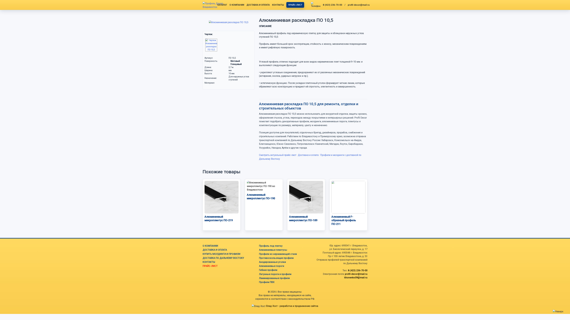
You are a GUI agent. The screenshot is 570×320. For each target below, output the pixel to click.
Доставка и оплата (308, 155)
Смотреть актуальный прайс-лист (277, 155)
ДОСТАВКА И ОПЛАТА (258, 5)
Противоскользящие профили (276, 258)
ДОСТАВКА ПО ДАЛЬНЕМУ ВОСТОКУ (223, 258)
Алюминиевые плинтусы (273, 249)
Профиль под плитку (270, 245)
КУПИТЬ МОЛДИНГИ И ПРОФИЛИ (221, 254)
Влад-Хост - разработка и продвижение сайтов (292, 306)
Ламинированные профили (274, 278)
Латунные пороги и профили (275, 274)
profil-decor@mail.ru (359, 5)
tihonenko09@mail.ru (355, 277)
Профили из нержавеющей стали (278, 254)
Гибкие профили (268, 270)
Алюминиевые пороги (271, 266)
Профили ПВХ (266, 282)
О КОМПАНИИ (236, 5)
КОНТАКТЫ (278, 5)
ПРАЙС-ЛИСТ (295, 5)
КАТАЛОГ (222, 5)
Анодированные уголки (272, 262)
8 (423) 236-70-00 (332, 5)
